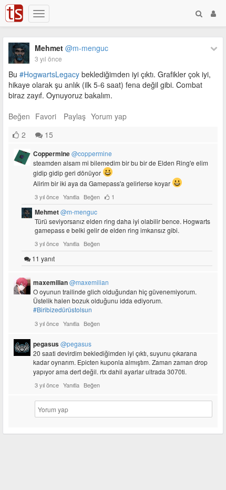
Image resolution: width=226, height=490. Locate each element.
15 (48, 134)
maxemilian (71, 282)
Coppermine (72, 153)
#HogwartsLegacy (49, 74)
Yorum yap (109, 116)
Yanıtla (71, 196)
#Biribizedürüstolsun (62, 309)
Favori (45, 116)
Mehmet (71, 48)
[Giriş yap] (213, 13)
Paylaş (75, 116)
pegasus (62, 344)
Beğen (19, 116)
